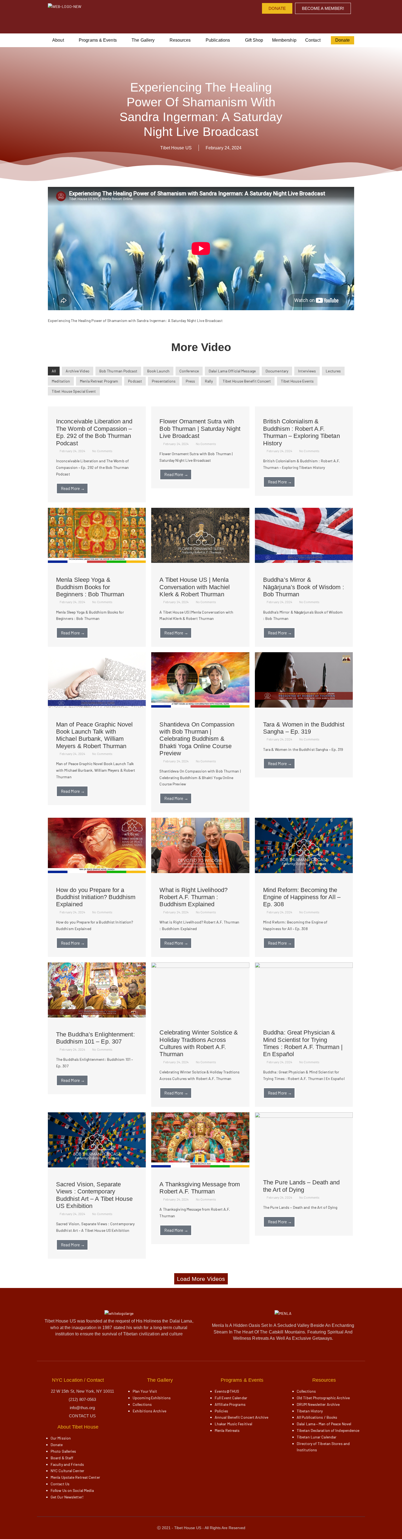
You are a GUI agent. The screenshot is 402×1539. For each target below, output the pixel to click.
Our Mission (61, 1438)
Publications (218, 40)
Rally (209, 381)
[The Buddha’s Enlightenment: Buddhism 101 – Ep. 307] (97, 1016)
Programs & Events (98, 40)
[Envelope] (334, 22)
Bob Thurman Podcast (118, 371)
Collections (142, 1404)
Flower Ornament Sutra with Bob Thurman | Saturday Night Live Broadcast (199, 428)
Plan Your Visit (145, 1391)
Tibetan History (310, 1411)
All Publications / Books (317, 1417)
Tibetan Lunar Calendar (316, 1437)
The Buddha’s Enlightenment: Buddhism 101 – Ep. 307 (95, 1038)
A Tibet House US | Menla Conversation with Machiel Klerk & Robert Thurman (194, 587)
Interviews (307, 371)
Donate (342, 40)
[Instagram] (289, 22)
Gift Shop (254, 40)
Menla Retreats (227, 1430)
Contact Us (60, 1483)
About (58, 40)
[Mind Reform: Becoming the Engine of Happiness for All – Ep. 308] (304, 871)
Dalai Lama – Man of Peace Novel (324, 1423)
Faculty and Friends (67, 1464)
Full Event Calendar (231, 1397)
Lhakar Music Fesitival (233, 1423)
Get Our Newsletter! (67, 1497)
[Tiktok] (323, 22)
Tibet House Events (297, 381)
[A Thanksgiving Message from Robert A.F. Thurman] (200, 1166)
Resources (180, 40)
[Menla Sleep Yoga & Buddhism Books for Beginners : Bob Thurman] (97, 561)
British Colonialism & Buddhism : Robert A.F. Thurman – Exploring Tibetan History (301, 432)
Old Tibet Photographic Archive (323, 1397)
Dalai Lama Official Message (232, 371)
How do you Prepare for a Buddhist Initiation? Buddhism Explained (95, 897)
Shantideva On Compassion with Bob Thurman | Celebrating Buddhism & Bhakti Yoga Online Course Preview (196, 739)
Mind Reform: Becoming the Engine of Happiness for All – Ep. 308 (301, 897)
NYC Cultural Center (67, 1470)
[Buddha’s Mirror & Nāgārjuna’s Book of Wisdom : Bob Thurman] (304, 561)
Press (190, 381)
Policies (221, 1411)
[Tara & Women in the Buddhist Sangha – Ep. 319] (304, 706)
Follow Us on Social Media (72, 1490)
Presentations (164, 381)
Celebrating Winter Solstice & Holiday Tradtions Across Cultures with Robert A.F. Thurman (198, 1043)
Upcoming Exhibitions (152, 1397)
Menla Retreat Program (99, 381)
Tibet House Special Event (74, 391)
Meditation (61, 381)
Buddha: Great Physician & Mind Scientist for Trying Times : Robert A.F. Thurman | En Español (303, 1043)
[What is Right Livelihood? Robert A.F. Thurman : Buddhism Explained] (200, 871)
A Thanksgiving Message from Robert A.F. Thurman (199, 1188)
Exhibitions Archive (149, 1411)
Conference (189, 371)
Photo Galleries (63, 1451)
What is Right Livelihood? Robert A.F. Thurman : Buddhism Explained (193, 897)
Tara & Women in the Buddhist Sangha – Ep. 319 (303, 728)
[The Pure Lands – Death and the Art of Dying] (304, 1116)
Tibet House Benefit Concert (247, 381)
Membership (284, 40)
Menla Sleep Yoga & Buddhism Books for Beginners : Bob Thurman (90, 587)
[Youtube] (301, 22)
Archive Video (77, 371)
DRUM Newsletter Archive (318, 1404)
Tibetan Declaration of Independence (328, 1430)
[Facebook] (278, 22)
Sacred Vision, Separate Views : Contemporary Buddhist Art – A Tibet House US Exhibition (94, 1195)
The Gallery (143, 40)
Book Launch (158, 371)
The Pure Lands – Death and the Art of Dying (301, 1186)
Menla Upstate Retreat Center (75, 1477)
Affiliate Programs (230, 1404)
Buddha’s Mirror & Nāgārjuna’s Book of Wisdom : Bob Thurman (303, 587)
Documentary (277, 371)
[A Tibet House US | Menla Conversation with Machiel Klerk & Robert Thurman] (200, 561)
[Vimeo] (312, 22)
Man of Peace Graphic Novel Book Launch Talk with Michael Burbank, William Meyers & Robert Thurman (94, 735)
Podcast (135, 381)
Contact (313, 40)
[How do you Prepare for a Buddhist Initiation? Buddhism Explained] (97, 871)
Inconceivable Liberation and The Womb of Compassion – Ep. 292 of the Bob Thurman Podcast (94, 432)
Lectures (333, 371)
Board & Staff (62, 1457)
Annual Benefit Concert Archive (241, 1417)
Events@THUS (227, 1391)
